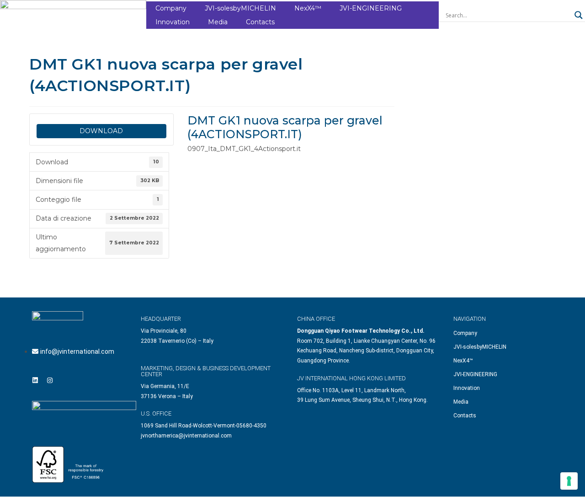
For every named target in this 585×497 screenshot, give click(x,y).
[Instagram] (50, 380)
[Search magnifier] (578, 15)
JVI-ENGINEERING (371, 8)
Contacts (260, 22)
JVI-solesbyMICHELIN (240, 8)
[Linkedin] (35, 380)
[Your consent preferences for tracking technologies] (569, 481)
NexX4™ (307, 8)
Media (218, 22)
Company (170, 8)
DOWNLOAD (101, 131)
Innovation (172, 22)
